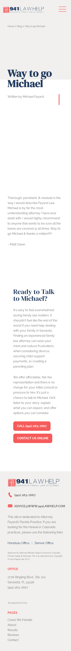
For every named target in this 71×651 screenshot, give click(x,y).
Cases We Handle (20, 620)
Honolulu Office (18, 543)
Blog (19, 26)
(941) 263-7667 (25, 495)
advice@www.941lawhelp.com (39, 506)
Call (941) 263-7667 (32, 426)
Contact (13, 640)
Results (13, 630)
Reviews (13, 635)
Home (11, 26)
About (12, 625)
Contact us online (32, 438)
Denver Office (44, 543)
